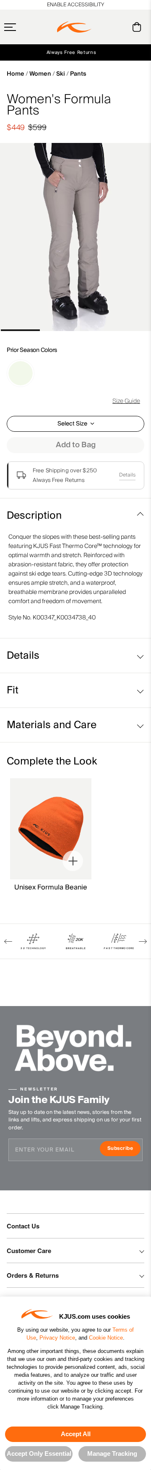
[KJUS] (74, 27)
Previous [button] (8, 941)
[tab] (138, 27)
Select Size (72, 424)
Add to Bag (76, 444)
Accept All (76, 1433)
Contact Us (23, 1226)
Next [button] (142, 941)
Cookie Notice (106, 1338)
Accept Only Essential (39, 1453)
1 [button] (20, 330)
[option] (75, 237)
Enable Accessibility (75, 4)
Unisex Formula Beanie (50, 887)
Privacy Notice (57, 1338)
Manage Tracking (112, 1453)
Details (127, 475)
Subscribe (124, 1149)
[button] (26, 27)
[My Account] (119, 27)
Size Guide (126, 401)
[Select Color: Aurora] (20, 373)
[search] (103, 27)
